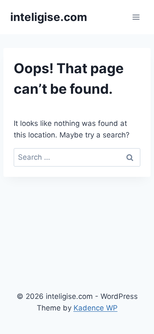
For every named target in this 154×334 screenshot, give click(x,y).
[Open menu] (136, 17)
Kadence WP (96, 308)
